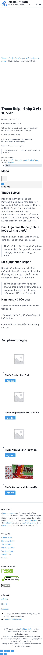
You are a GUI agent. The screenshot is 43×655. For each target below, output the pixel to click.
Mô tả (7, 165)
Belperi (11, 163)
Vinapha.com (6, 554)
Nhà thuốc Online (7, 541)
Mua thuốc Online (7, 548)
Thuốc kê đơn (18, 58)
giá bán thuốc (6, 525)
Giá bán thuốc (18, 2)
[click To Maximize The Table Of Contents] (4, 178)
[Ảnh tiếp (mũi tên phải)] (5, 654)
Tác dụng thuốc (7, 551)
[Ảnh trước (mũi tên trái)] (1, 654)
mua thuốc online (28, 523)
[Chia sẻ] (5, 651)
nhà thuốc (7, 523)
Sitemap (4, 558)
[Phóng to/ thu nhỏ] (12, 651)
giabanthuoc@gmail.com (12, 619)
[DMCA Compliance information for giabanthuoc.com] (10, 581)
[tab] (23, 165)
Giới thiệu (4, 599)
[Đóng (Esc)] (1, 651)
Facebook (5, 609)
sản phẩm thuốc (31, 520)
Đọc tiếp (10, 381)
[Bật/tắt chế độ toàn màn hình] (8, 651)
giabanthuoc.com (7, 513)
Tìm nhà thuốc (6, 544)
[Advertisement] (21, 29)
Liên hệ (4, 604)
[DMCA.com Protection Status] (7, 572)
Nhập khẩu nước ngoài (18, 160)
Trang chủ (5, 58)
